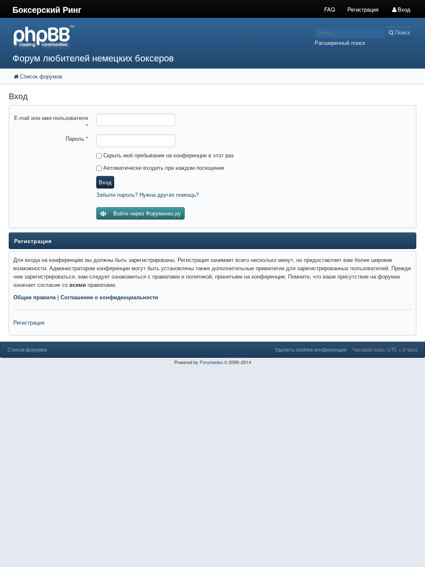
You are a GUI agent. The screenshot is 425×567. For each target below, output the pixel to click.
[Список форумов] (159, 37)
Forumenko (211, 362)
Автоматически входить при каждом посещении (163, 167)
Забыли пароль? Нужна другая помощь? (147, 194)
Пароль (77, 138)
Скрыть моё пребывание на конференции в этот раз (168, 155)
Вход (105, 182)
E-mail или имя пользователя (51, 122)
